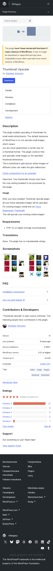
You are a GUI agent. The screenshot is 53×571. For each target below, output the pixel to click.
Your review (8, 426)
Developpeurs (9, 497)
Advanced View (10, 382)
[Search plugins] (29, 20)
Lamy (30, 475)
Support (9, 117)
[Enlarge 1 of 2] (22, 256)
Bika (30, 466)
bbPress (8, 519)
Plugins (31, 471)
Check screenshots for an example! (19, 173)
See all (47, 426)
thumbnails (45, 375)
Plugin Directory (9, 12)
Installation (10, 104)
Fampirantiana (34, 462)
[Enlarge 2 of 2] (47, 256)
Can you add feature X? (14, 300)
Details (8, 90)
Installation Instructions (14, 292)
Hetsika (31, 492)
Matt (6, 514)
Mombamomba (10, 462)
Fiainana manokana (12, 479)
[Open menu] (49, 4)
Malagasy (13, 535)
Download (8, 80)
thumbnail (35, 375)
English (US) (45, 364)
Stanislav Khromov (15, 73)
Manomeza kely (37, 497)
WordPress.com (11, 510)
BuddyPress (10, 524)
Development (11, 110)
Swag (32, 501)
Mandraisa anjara (36, 488)
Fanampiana (8, 492)
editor (32, 370)
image (39, 370)
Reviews (9, 97)
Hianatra (7, 488)
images (46, 370)
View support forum (12, 445)
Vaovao (6, 466)
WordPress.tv (10, 501)
